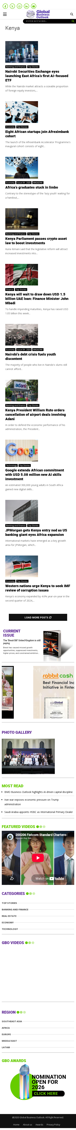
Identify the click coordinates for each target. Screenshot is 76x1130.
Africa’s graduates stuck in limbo (31, 187)
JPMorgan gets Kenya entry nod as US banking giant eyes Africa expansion (36, 532)
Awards (39, 1124)
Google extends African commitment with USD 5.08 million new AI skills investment (34, 475)
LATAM (6, 1047)
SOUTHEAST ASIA (12, 1021)
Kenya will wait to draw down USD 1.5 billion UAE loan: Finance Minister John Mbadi (36, 299)
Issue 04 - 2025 (24, 182)
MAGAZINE (38, 182)
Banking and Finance (15, 66)
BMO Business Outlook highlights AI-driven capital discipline (38, 792)
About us (27, 1124)
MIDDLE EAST (9, 1040)
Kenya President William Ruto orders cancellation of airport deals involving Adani (35, 415)
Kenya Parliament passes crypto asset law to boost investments (36, 241)
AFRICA (6, 1027)
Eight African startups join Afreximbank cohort (37, 134)
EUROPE (6, 1034)
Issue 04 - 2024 (24, 349)
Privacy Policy (53, 1124)
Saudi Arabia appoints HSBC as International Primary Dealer (38, 812)
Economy (10, 127)
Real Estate (9, 916)
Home (16, 1124)
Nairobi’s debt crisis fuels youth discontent (30, 357)
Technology (11, 465)
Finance (9, 289)
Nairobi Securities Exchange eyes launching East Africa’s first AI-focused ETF (36, 76)
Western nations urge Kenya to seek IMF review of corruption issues (37, 588)
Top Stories (33, 66)
